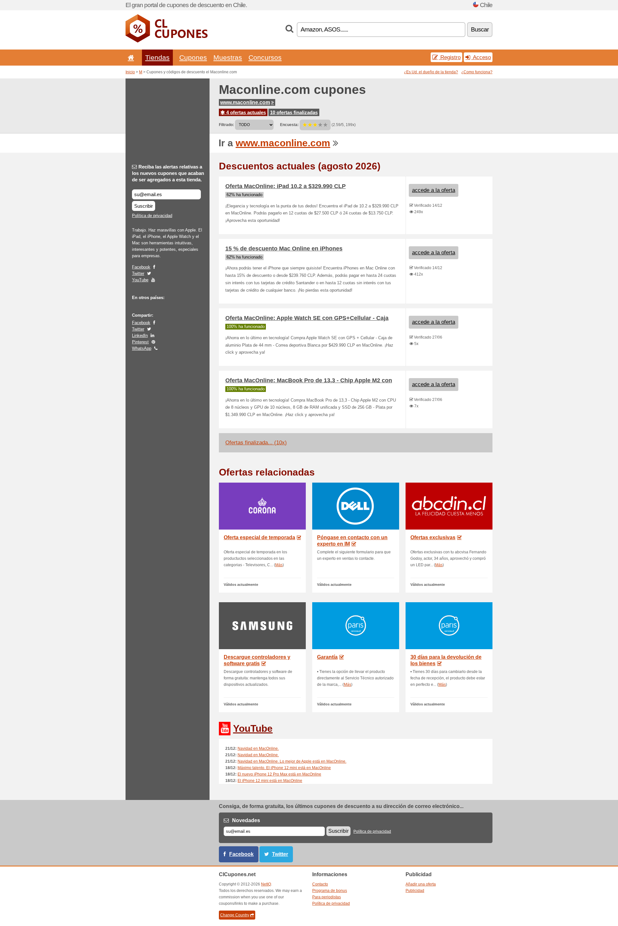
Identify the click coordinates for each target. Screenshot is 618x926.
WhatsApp (141, 348)
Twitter (138, 273)
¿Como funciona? (476, 72)
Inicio (130, 72)
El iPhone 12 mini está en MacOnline (270, 780)
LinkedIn (140, 335)
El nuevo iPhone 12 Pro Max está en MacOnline (279, 774)
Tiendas (157, 57)
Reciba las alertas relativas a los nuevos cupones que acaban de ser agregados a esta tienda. (168, 173)
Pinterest (140, 342)
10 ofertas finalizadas (294, 112)
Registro (450, 57)
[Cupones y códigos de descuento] (167, 41)
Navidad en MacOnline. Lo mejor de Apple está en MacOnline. (292, 761)
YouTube (140, 279)
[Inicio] (130, 57)
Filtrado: (226, 125)
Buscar (480, 29)
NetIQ (266, 884)
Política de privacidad (152, 215)
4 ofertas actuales (245, 112)
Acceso (481, 57)
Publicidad (415, 890)
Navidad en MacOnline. (258, 748)
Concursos (265, 57)
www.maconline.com (245, 102)
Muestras (227, 57)
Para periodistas (326, 897)
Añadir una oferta (421, 884)
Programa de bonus (329, 890)
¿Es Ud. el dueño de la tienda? (431, 72)
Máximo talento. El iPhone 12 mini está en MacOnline (284, 768)
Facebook (141, 267)
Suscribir (143, 206)
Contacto (320, 884)
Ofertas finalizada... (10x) (256, 443)
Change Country (234, 915)
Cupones (193, 57)
